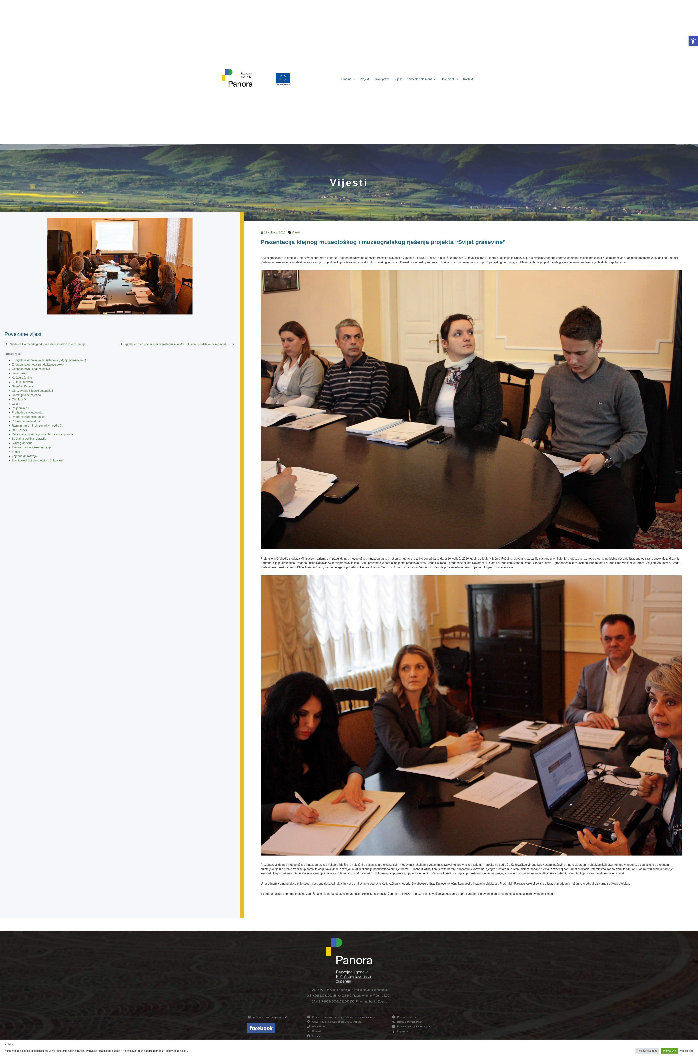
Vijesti (398, 79)
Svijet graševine (22, 443)
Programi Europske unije (28, 416)
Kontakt (468, 79)
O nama (346, 79)
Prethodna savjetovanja (27, 412)
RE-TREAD (19, 429)
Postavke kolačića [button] (647, 1050)
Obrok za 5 (19, 399)
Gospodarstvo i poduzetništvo (31, 368)
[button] (693, 41)
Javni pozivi (382, 79)
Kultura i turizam (22, 382)
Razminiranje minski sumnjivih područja (37, 425)
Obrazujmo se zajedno (26, 395)
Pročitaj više (686, 1050)
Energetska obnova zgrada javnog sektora (39, 364)
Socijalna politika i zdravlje (29, 438)
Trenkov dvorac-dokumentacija (31, 447)
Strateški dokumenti (419, 79)
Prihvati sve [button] (669, 1050)
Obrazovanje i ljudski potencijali (32, 390)
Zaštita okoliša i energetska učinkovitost (37, 460)
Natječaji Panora (22, 386)
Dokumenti (447, 79)
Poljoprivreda (20, 408)
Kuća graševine (22, 377)
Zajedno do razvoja (24, 456)
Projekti (364, 79)
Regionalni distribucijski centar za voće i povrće (42, 434)
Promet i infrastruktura (26, 421)
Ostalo (16, 403)
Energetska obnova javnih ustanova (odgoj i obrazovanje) (49, 360)
